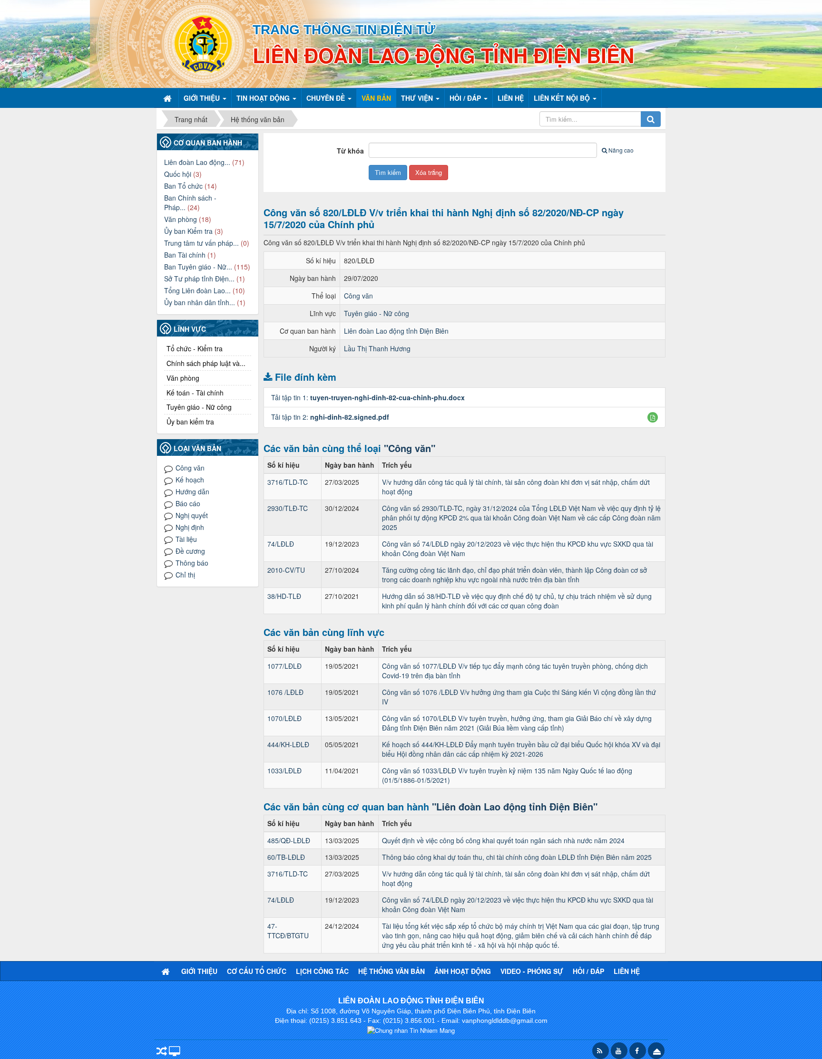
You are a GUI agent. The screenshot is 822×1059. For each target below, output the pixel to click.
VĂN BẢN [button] (376, 98)
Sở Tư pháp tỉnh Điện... (199, 278)
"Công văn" (409, 448)
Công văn (358, 295)
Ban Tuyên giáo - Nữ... (198, 266)
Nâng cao (621, 150)
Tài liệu (186, 539)
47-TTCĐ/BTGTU (288, 930)
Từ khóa (350, 150)
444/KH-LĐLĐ (288, 744)
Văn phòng (180, 219)
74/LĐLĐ (280, 544)
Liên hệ (627, 971)
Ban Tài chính (185, 255)
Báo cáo (188, 503)
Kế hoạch (190, 479)
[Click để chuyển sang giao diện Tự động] (162, 1051)
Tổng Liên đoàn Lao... (197, 290)
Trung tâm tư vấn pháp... (201, 243)
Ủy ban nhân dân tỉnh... (199, 302)
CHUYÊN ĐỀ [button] (326, 98)
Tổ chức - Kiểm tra (194, 348)
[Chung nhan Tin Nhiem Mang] (411, 1029)
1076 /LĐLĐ (285, 692)
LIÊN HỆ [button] (511, 98)
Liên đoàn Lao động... (197, 162)
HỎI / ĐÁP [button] (466, 98)
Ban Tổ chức (183, 186)
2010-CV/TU (286, 570)
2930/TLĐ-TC (287, 508)
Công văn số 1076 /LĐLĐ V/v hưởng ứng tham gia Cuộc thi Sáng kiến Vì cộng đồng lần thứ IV (519, 696)
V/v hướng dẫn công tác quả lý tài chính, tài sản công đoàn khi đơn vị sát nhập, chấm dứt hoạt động (516, 486)
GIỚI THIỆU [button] (203, 98)
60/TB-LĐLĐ (286, 857)
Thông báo (192, 563)
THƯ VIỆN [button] (418, 98)
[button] (652, 417)
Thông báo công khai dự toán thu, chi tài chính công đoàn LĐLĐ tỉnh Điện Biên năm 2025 (517, 857)
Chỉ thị (185, 574)
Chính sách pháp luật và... (205, 363)
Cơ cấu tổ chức (256, 971)
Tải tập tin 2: (330, 417)
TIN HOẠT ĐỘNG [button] (264, 98)
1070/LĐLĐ (284, 718)
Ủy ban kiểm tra (190, 421)
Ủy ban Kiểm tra (188, 231)
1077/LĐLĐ (284, 666)
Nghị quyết (192, 515)
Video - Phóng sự (531, 971)
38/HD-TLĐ (284, 596)
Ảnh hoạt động (462, 971)
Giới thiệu (199, 971)
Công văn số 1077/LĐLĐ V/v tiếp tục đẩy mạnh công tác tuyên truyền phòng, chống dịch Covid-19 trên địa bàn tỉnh (515, 670)
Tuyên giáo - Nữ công (376, 313)
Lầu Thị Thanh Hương (377, 348)
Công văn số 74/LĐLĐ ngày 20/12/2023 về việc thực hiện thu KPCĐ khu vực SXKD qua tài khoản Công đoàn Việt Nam (517, 548)
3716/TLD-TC (287, 482)
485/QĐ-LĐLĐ (288, 840)
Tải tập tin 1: (368, 397)
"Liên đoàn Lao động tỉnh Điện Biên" (514, 806)
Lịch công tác (322, 971)
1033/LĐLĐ (284, 770)
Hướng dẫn (192, 491)
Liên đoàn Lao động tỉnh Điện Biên (396, 331)
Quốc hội (177, 174)
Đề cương (190, 551)
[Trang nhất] (168, 97)
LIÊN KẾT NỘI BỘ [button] (563, 98)
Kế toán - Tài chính (195, 392)
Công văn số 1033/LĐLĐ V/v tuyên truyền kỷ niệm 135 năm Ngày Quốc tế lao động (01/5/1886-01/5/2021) (507, 775)
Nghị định (190, 527)
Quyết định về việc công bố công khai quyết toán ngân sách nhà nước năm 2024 (503, 840)
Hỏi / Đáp (588, 971)
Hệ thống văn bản (391, 971)
